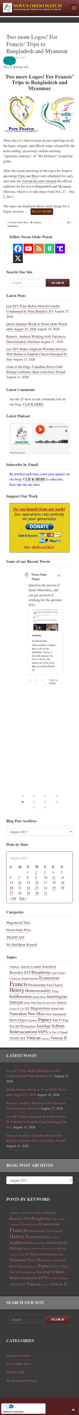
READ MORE (42, 211)
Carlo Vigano (58, 972)
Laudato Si (14, 1008)
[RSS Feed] (39, 248)
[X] (18, 258)
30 (37, 893)
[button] (12, 60)
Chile (21, 176)
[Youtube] (28, 248)
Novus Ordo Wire (19, 222)
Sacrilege (43, 1025)
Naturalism (18, 1013)
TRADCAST (15, 937)
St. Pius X (54, 1032)
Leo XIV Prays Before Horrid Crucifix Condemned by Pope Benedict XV (33, 309)
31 (45, 893)
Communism (15, 978)
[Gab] (49, 248)
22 (28, 887)
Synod (63, 1032)
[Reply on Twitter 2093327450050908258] (30, 658)
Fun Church (55, 985)
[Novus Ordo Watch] (35, 7)
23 (37, 887)
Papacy (45, 1019)
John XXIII (50, 1002)
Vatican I (45, 1038)
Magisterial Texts (18, 922)
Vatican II (59, 1037)
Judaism (62, 1002)
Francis (37, 222)
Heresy (16, 989)
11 (54, 877)
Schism (58, 1026)
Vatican (33, 1037)
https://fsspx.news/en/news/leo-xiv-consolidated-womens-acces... (45, 643)
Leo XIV (25, 1008)
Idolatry (55, 991)
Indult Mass (39, 997)
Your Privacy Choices (27, 1406)
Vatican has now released (39, 181)
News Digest (18, 1020)
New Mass (37, 1013)
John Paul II (37, 1002)
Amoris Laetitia (31, 966)
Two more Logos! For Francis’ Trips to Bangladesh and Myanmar (37, 44)
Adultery (14, 967)
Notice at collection (13, 1411)
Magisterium (40, 1007)
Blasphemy (41, 972)
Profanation (28, 1026)
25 (54, 887)
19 (62, 882)
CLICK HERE (33, 404)
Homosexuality (38, 990)
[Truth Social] (60, 248)
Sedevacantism (23, 1031)
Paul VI (57, 1020)
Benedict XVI (20, 972)
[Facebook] (18, 248)
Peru (35, 176)
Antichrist (49, 966)
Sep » (23, 898)
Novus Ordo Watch (39, 576)
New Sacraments (56, 1014)
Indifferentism (20, 996)
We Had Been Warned (21, 944)
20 (11, 887)
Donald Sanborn (29, 978)
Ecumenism (49, 978)
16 (37, 882)
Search (57, 283)
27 (11, 893)
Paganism (32, 1020)
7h (59, 575)
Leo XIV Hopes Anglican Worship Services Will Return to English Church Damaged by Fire (36, 354)
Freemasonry (37, 984)
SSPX (43, 1031)
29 (28, 893)
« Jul (13, 898)
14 (19, 882)
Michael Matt (57, 1008)
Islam (27, 1002)
